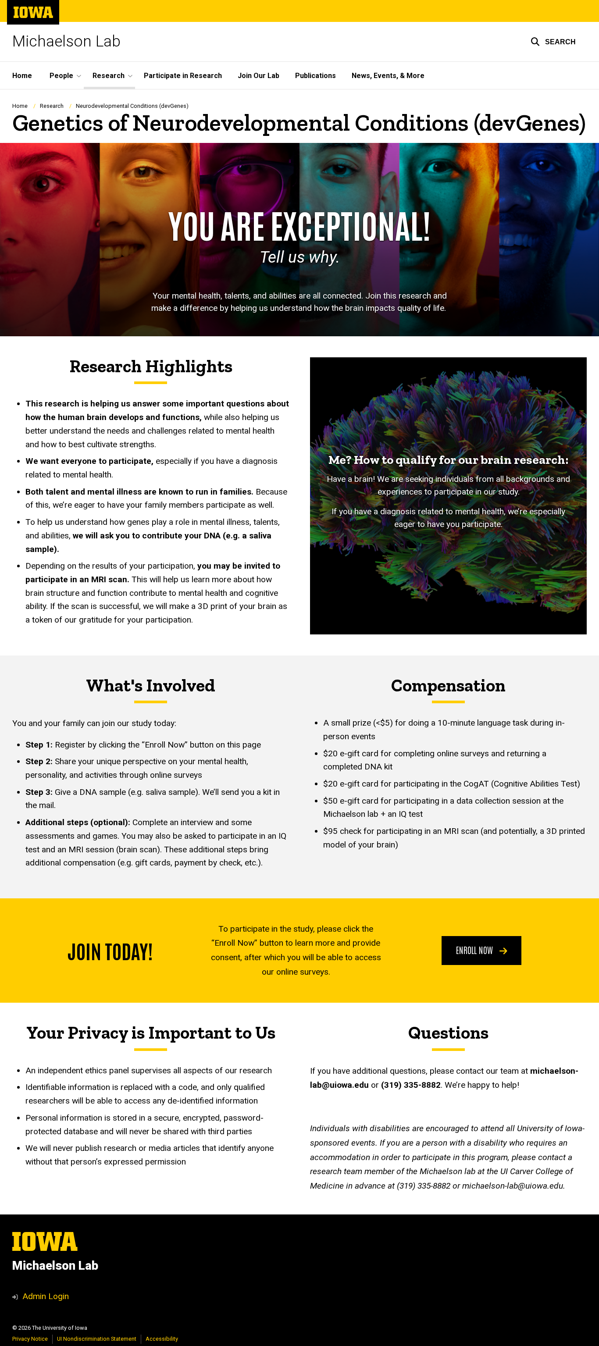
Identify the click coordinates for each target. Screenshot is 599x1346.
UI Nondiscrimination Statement (96, 1338)
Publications (315, 75)
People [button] (61, 75)
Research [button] (109, 75)
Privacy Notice (30, 1338)
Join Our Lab (258, 75)
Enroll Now (475, 949)
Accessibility (162, 1338)
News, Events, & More (388, 75)
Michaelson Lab (66, 41)
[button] (553, 41)
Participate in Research (183, 75)
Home (22, 75)
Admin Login (45, 1296)
